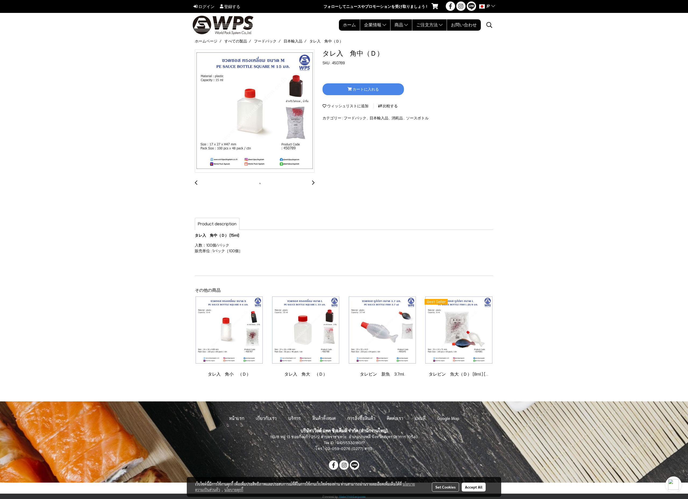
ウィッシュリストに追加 (347, 106)
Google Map (448, 418)
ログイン (206, 6)
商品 (399, 25)
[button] (489, 25)
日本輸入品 (379, 118)
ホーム (349, 25)
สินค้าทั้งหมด (324, 418)
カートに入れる (365, 89)
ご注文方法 (427, 25)
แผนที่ (420, 418)
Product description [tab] (217, 224)
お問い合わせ (464, 25)
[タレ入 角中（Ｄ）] (254, 111)
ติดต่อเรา (395, 418)
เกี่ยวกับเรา (266, 418)
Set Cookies (445, 486)
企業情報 (373, 25)
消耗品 (398, 118)
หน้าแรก (236, 418)
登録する (231, 6)
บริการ (294, 418)
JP (488, 6)
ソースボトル (417, 118)
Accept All (473, 486)
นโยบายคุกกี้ (233, 489)
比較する (390, 106)
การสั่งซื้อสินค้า (361, 418)
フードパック (355, 118)
